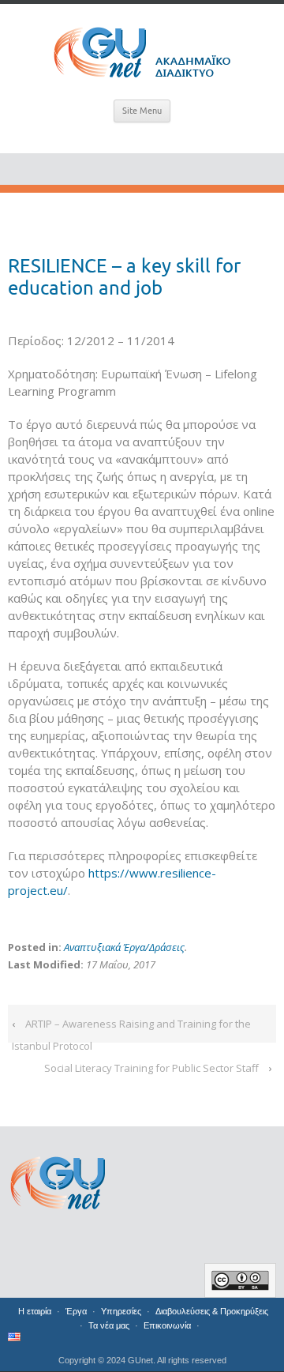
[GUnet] (142, 49)
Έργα (76, 1311)
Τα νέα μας (108, 1325)
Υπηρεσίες (121, 1311)
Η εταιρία (34, 1311)
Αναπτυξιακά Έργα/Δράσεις (124, 947)
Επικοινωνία (167, 1325)
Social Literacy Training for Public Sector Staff (151, 1068)
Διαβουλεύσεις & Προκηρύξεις (211, 1311)
